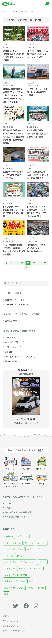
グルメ (20, 555)
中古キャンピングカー (14, 581)
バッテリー (9, 568)
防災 (6, 594)
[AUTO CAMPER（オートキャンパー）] (10, 4)
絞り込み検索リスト (13, 320)
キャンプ (29, 542)
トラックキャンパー (13, 347)
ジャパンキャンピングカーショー (19, 562)
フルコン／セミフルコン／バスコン (20, 356)
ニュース (9, 503)
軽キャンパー (11, 361)
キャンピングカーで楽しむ (17, 516)
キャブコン (10, 337)
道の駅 (41, 587)
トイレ (43, 562)
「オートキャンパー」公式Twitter (15, 605)
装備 (31, 581)
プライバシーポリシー (12, 620)
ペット (22, 568)
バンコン (9, 351)
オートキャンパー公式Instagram (36, 605)
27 (34, 263)
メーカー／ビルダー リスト (17, 304)
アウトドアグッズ (12, 542)
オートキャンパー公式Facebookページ (26, 605)
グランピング (33, 549)
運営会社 (6, 616)
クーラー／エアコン (13, 549)
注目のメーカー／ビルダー (16, 299)
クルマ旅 (8, 555)
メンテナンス (35, 568)
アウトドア (22, 536)
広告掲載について (10, 625)
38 (45, 263)
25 (22, 263)
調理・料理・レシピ (13, 587)
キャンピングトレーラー (15, 342)
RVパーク (8, 536)
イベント (9, 507)
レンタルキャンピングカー (16, 574)
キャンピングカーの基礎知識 (18, 512)
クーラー (42, 542)
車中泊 (30, 587)
